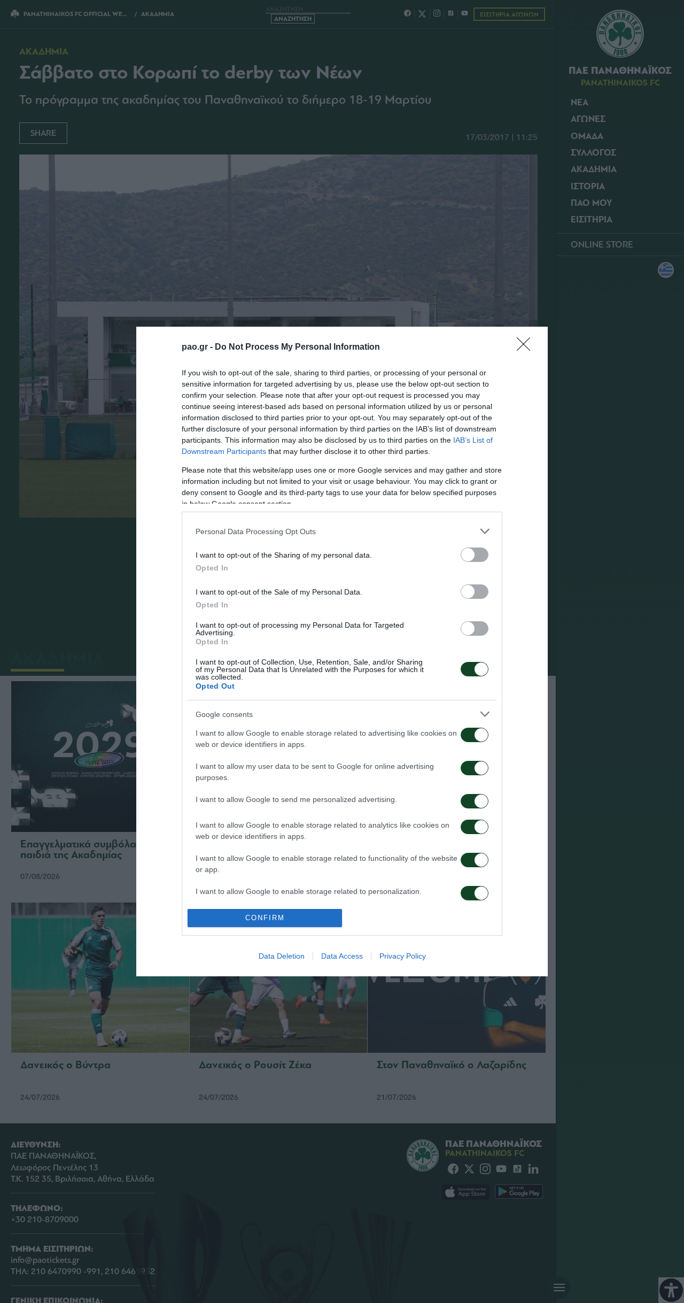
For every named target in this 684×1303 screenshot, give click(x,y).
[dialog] (342, 651)
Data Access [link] (342, 956)
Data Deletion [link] (282, 956)
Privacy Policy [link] (402, 956)
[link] (527, 347)
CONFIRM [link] (265, 918)
